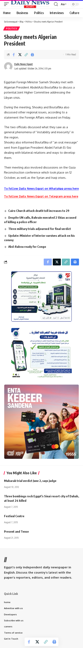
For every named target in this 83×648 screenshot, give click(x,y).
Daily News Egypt (23, 64)
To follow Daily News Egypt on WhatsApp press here (41, 188)
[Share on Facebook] (14, 54)
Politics (11, 28)
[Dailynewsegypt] (30, 4)
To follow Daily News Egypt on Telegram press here (41, 196)
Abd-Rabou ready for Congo (27, 246)
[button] (7, 4)
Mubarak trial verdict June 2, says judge (30, 480)
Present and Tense (16, 531)
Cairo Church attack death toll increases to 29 (38, 210)
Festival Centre (14, 516)
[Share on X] (20, 54)
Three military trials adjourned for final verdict (39, 229)
